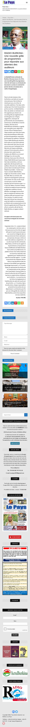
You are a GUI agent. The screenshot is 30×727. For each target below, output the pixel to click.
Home (4, 17)
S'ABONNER (16, 537)
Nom (15, 621)
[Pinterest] (15, 71)
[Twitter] (9, 71)
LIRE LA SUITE (15, 443)
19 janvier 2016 (8, 48)
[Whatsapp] (19, 71)
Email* (15, 615)
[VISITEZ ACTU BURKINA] (15, 672)
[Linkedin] (12, 71)
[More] (22, 71)
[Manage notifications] (3, 723)
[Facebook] (5, 71)
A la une (10, 17)
